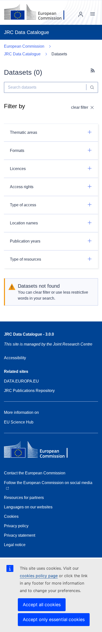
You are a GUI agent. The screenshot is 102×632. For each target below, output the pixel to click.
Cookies (11, 516)
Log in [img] (80, 14)
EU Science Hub (18, 422)
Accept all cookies (42, 604)
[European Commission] (38, 12)
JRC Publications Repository (29, 390)
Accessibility (15, 358)
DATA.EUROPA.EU (21, 381)
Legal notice (15, 545)
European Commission (24, 46)
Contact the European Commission (34, 473)
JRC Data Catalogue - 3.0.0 (29, 334)
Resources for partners (24, 497)
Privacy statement (19, 535)
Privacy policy (16, 526)
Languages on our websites (28, 507)
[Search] (92, 87)
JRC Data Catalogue (22, 54)
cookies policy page (39, 575)
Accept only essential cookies (54, 619)
